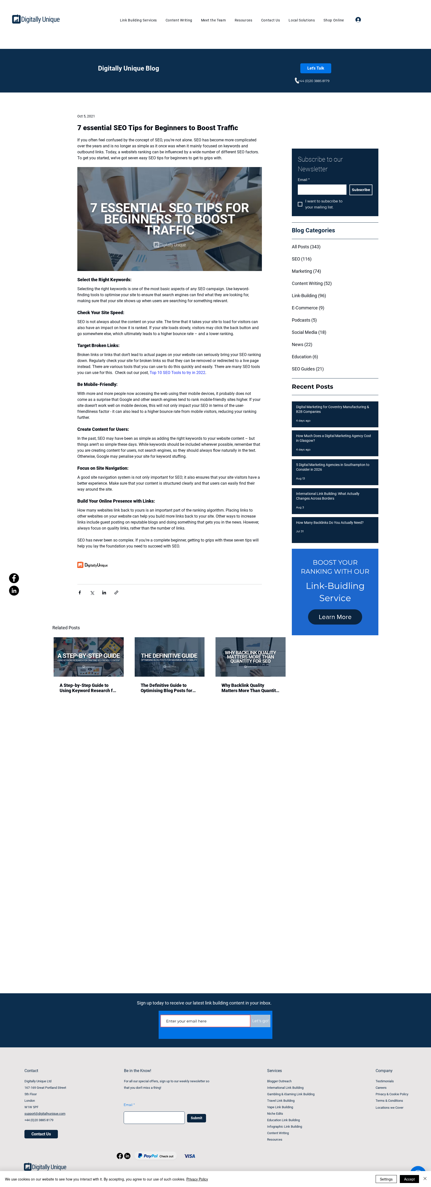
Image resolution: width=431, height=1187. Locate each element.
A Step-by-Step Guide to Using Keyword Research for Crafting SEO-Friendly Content (88, 688)
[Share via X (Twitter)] (92, 592)
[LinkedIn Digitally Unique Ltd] (14, 591)
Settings (386, 1179)
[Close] (425, 1179)
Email (304, 180)
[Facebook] (120, 1156)
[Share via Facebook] (79, 592)
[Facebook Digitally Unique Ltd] (14, 578)
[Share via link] (116, 592)
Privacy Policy (197, 1179)
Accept (409, 1179)
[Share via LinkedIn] (104, 592)
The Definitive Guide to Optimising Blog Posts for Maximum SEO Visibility (166, 688)
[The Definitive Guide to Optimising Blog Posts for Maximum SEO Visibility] (170, 657)
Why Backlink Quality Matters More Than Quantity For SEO (249, 688)
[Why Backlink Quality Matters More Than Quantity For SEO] (251, 657)
